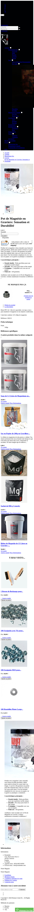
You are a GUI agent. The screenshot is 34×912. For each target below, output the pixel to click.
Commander (4, 25)
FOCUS (14, 51)
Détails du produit (10, 305)
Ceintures (15, 137)
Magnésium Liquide (14, 112)
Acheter (7, 48)
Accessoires (11, 118)
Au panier (4, 236)
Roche (14, 58)
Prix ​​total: (27, 291)
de (5, 12)
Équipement (11, 125)
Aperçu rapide (6, 598)
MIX (13, 53)
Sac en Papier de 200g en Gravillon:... (15, 434)
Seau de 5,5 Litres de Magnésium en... (15, 396)
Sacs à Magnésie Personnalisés (21, 62)
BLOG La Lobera (10, 140)
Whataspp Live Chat (26, 910)
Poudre (14, 55)
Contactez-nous (9, 882)
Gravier (14, 56)
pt (5, 6)
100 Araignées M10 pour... (11, 670)
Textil (10, 134)
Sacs (9, 60)
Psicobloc (15, 109)
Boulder (14, 110)
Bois (13, 130)
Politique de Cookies (11, 880)
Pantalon (14, 135)
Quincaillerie (12, 132)
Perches (14, 123)
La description (9, 307)
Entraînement (12, 127)
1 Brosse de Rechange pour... (12, 591)
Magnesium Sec (13, 144)
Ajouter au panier (6, 600)
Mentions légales (10, 877)
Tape (13, 119)
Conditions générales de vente (13, 878)
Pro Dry (14, 114)
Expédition (8, 875)
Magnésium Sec (13, 50)
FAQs (6, 142)
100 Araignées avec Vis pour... (12, 631)
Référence (4, 318)
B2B (6, 149)
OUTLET (11, 139)
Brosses (14, 121)
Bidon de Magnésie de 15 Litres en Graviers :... (14, 544)
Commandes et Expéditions (16, 148)
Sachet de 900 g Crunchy (10, 506)
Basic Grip (15, 116)
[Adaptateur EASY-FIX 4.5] (7, 294)
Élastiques (15, 128)
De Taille (15, 64)
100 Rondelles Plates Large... (12, 709)
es (5, 5)
